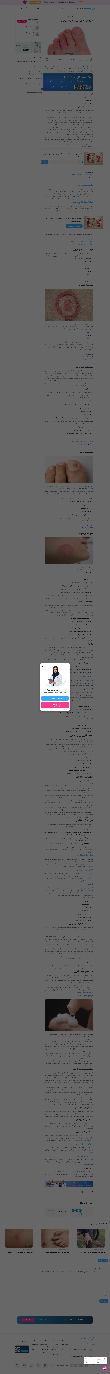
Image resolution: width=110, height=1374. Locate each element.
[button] (42, 666)
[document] (55, 687)
